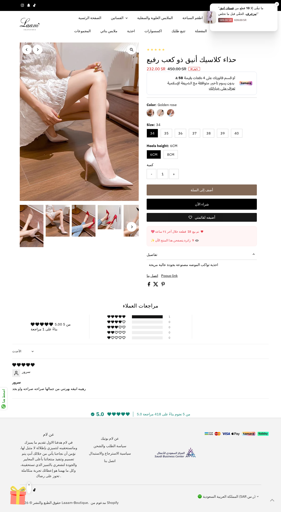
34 (152, 133)
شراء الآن (202, 204)
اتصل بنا (152, 275)
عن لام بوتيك (110, 438)
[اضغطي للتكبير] (132, 50)
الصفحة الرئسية (89, 18)
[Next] (38, 50)
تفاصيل (152, 254)
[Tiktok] (34, 5)
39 (222, 133)
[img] (23, 365)
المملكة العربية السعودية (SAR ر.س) (229, 496)
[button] (116, 316)
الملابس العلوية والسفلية (155, 18)
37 (194, 133)
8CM (170, 154)
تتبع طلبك (178, 31)
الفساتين (117, 18)
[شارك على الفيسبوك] (149, 285)
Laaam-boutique (75, 502)
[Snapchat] (28, 5)
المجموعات (82, 31)
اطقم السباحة (192, 18)
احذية (131, 31)
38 (208, 133)
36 (180, 133)
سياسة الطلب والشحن (110, 446)
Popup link (169, 275)
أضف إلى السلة (202, 190)
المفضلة (201, 31)
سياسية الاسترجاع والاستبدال (110, 453)
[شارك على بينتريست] (163, 285)
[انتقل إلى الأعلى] (272, 500)
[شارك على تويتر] (156, 285)
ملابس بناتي (108, 31)
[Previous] (27, 50)
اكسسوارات (153, 31)
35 (166, 133)
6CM (153, 154)
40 (236, 133)
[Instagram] (22, 5)
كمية (150, 165)
